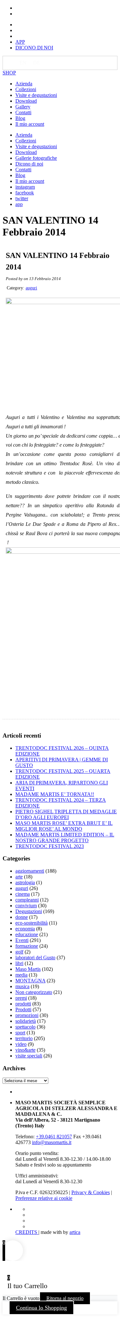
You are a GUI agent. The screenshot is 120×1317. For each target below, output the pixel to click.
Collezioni (25, 89)
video (21, 1044)
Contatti (23, 112)
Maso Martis (28, 969)
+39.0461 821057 (54, 1136)
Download (26, 101)
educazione (26, 934)
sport (20, 1032)
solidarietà (25, 1021)
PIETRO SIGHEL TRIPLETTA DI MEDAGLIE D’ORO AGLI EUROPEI (66, 814)
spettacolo (25, 1027)
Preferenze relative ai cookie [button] (43, 1198)
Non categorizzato (33, 992)
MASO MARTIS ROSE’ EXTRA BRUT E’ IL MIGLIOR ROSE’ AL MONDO (64, 826)
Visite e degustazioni (36, 95)
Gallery (22, 106)
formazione (26, 946)
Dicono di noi (29, 164)
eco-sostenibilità (31, 923)
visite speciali (28, 1055)
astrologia (25, 882)
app (19, 204)
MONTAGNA (30, 980)
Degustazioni (28, 911)
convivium (26, 905)
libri (19, 963)
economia (25, 928)
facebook (24, 192)
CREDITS (26, 1232)
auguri (31, 288)
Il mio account (29, 124)
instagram (25, 187)
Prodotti (23, 1009)
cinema (22, 894)
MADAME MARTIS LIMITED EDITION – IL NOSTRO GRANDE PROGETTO (64, 837)
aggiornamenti (29, 871)
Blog (20, 118)
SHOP (9, 72)
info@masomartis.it (51, 1142)
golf (19, 951)
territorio (24, 1038)
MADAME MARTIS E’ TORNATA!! (54, 794)
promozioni (26, 1015)
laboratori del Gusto (35, 957)
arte (19, 876)
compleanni (27, 899)
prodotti (23, 1003)
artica (74, 1232)
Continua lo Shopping (41, 1307)
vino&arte (25, 1050)
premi (21, 998)
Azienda (23, 83)
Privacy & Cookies (90, 1192)
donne (21, 917)
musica (22, 986)
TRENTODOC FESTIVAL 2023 (49, 846)
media (21, 975)
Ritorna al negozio (65, 1298)
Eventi (21, 940)
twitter (21, 198)
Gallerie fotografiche (36, 158)
